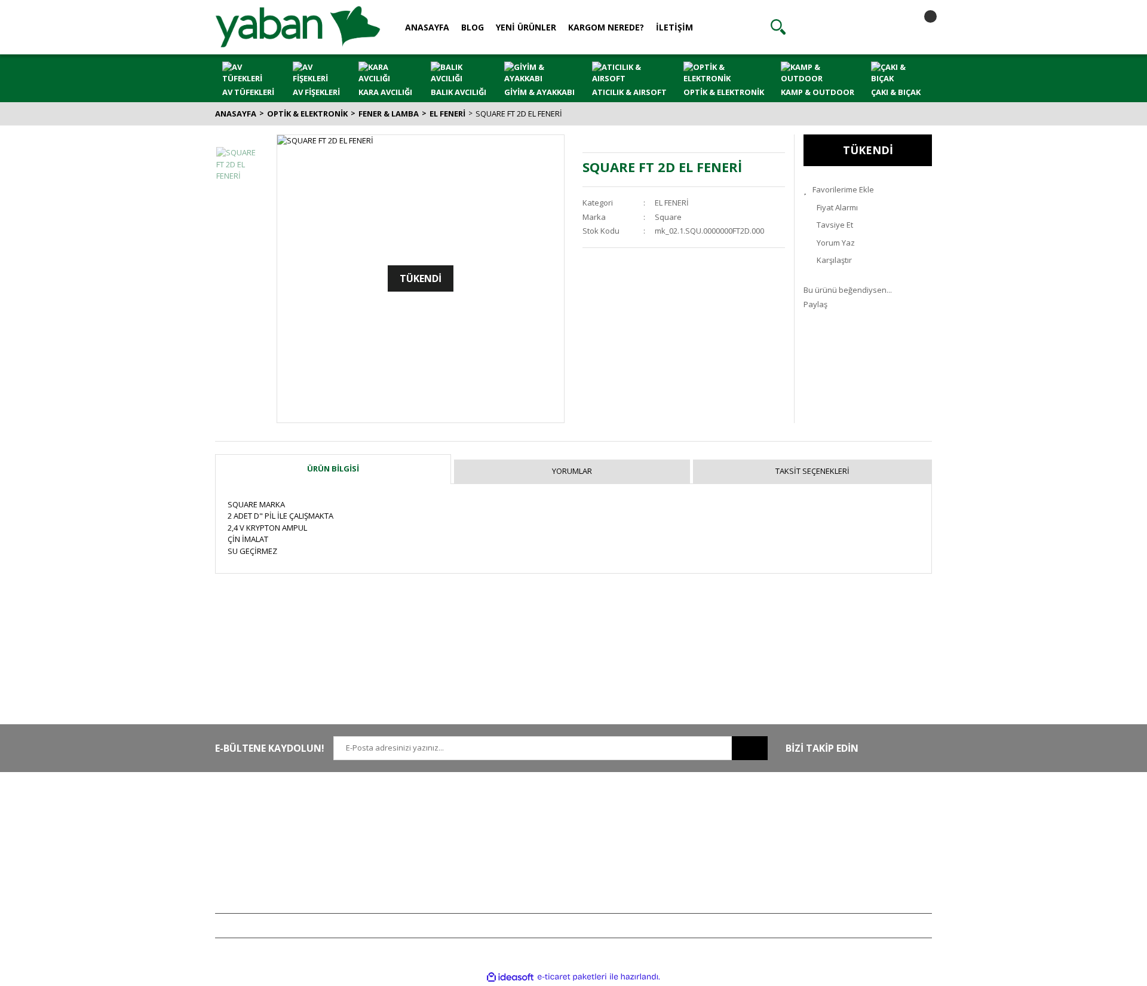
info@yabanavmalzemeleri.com (272, 866)
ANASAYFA (427, 27)
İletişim (374, 830)
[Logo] (298, 26)
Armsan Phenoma (835, 830)
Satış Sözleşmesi (539, 812)
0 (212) (254, 812)
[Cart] (920, 27)
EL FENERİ (672, 202)
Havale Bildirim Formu (401, 848)
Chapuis (818, 901)
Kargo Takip (530, 883)
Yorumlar (572, 471)
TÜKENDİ (868, 150)
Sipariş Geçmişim (686, 830)
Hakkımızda (383, 812)
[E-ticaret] (572, 977)
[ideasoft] (510, 977)
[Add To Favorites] (867, 190)
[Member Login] (849, 27)
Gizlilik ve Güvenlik (543, 830)
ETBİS (372, 866)
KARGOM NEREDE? (606, 27)
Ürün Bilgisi (333, 468)
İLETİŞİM (674, 27)
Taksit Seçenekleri (812, 471)
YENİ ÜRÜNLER (526, 27)
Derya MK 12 (825, 848)
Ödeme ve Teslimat (544, 848)
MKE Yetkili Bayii (831, 812)
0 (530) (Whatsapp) (278, 848)
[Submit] (750, 748)
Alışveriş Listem (683, 848)
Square (668, 217)
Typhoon (819, 883)
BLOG (472, 27)
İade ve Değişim (537, 866)
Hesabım (672, 812)
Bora (811, 866)
